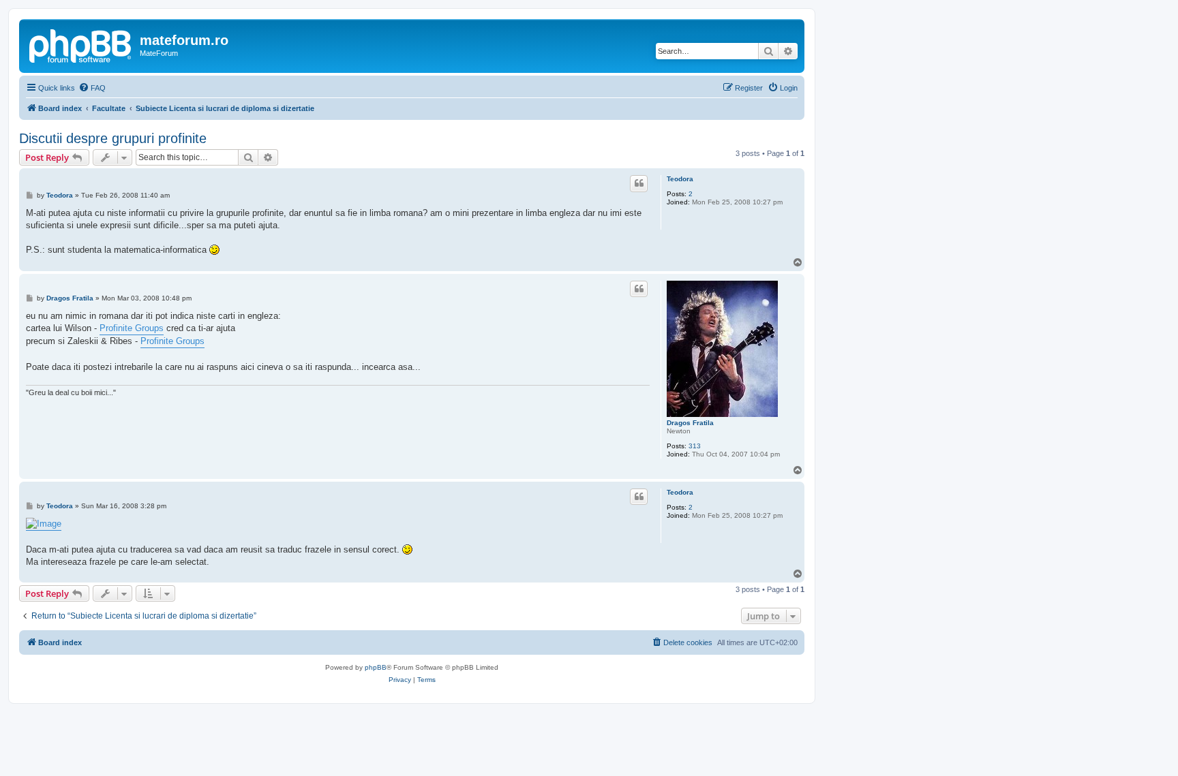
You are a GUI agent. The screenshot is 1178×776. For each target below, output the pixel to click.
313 (695, 446)
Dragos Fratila (690, 422)
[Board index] (81, 44)
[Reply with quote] (639, 183)
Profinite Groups (132, 328)
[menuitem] (92, 88)
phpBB (376, 667)
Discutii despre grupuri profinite (113, 138)
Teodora (680, 179)
